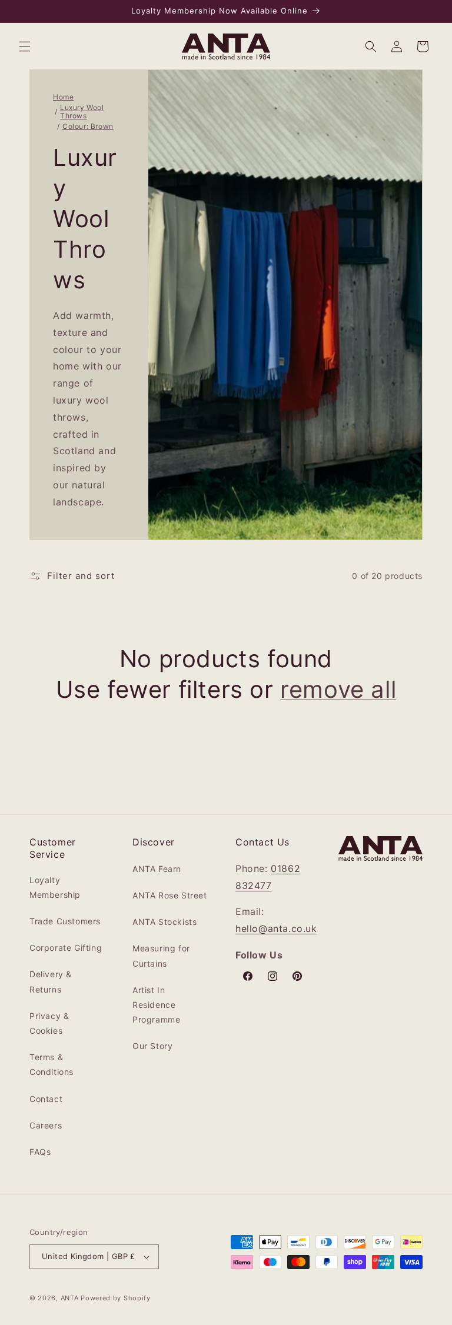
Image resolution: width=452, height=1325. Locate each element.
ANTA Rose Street (169, 895)
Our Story (152, 1046)
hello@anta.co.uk (276, 928)
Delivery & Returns (50, 981)
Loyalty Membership (55, 887)
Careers (45, 1125)
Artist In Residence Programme (156, 1004)
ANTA (70, 1298)
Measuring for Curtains (161, 955)
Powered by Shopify (116, 1298)
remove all (338, 689)
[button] (25, 46)
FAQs (40, 1152)
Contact (45, 1099)
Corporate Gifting (65, 948)
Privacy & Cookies (49, 1023)
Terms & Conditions (51, 1064)
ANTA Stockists (164, 922)
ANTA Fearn (156, 869)
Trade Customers (65, 921)
